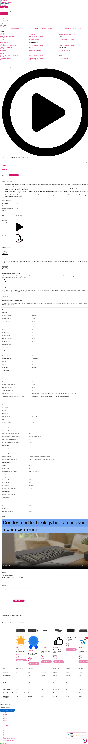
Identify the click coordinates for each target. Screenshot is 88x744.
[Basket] (5, 18)
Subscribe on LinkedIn (7, 710)
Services (5, 716)
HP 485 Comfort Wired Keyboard (20, 650)
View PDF (18, 242)
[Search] (4, 13)
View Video (18, 232)
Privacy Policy (6, 725)
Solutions (5, 712)
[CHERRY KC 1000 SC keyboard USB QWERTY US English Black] (71, 631)
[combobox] (44, 11)
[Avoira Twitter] (6, 731)
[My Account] (6, 20)
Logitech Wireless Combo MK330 (32, 653)
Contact (4, 722)
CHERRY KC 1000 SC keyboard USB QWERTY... (71, 639)
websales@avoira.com (6, 2)
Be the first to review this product (8, 160)
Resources (5, 720)
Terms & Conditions (7, 727)
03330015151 (4, 0)
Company (5, 718)
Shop (4, 7)
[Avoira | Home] (3, 5)
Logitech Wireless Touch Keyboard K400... (57, 651)
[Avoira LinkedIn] (7, 733)
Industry (5, 714)
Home (1, 9)
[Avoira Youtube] (7, 735)
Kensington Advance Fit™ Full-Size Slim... (45, 651)
